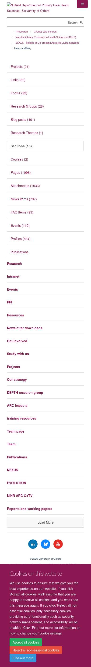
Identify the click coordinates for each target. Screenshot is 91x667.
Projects (13, 366)
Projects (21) (20, 66)
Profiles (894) (21, 238)
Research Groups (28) (27, 106)
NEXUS (12, 469)
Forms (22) (19, 93)
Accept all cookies (26, 642)
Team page (15, 431)
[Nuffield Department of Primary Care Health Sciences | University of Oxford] (38, 6)
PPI (9, 302)
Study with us (18, 353)
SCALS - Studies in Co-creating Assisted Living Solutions (47, 42)
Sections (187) (22, 146)
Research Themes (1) (27, 132)
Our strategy (17, 379)
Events (12, 289)
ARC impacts (17, 405)
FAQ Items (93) (22, 212)
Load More (46, 522)
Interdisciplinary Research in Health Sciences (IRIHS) (45, 37)
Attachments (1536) (25, 185)
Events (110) (20, 225)
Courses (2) (19, 159)
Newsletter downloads (24, 327)
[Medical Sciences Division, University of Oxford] (45, 554)
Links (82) (18, 79)
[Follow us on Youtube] (58, 544)
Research (22, 31)
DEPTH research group (25, 392)
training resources (21, 418)
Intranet (13, 276)
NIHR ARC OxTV (19, 495)
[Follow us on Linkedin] (33, 544)
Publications (19, 252)
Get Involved (17, 340)
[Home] (11, 31)
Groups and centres (45, 31)
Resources (15, 315)
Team (11, 444)
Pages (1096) (21, 172)
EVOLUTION (16, 482)
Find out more (23, 658)
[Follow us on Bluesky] (46, 544)
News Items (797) (24, 199)
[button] (82, 4)
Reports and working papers (29, 508)
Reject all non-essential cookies (36, 650)
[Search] (81, 22)
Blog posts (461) (23, 119)
